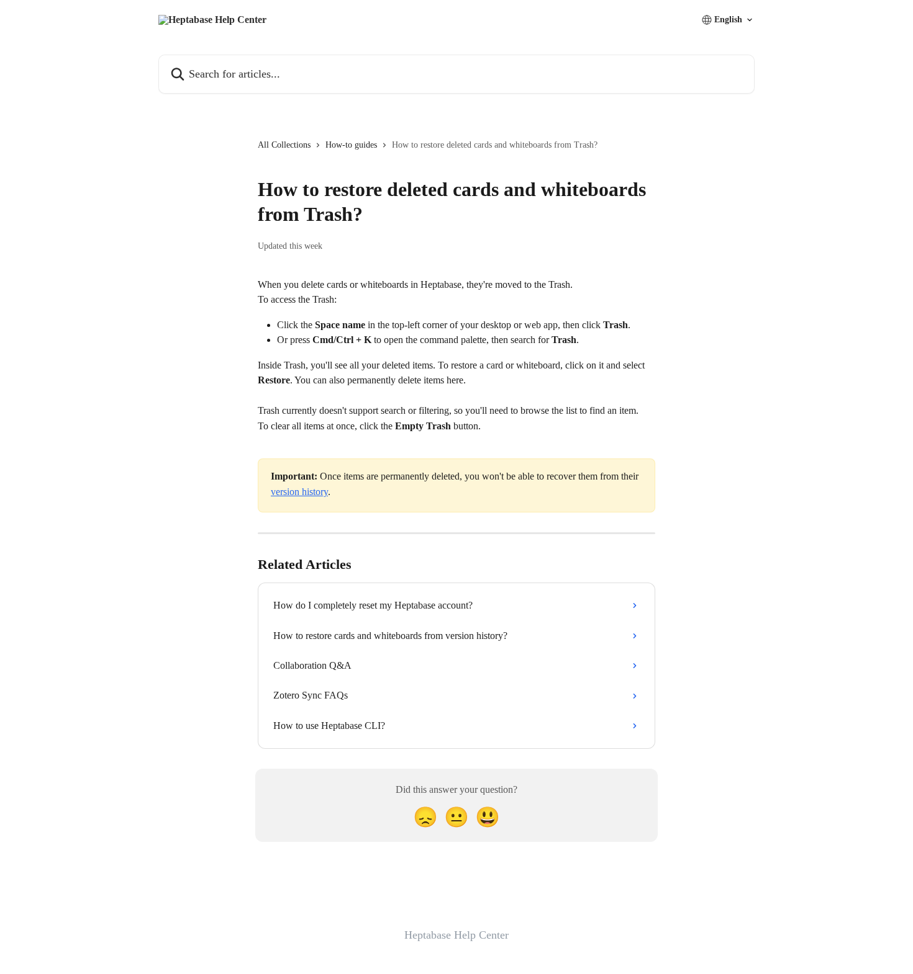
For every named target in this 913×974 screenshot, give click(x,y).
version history (299, 491)
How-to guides (351, 145)
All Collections (284, 145)
